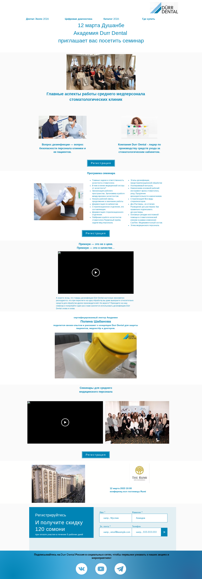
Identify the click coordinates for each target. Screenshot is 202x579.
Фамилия (136, 512)
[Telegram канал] (120, 569)
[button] (133, 374)
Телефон (136, 526)
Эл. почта (104, 526)
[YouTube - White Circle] (101, 569)
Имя (102, 512)
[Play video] (96, 272)
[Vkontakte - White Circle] (81, 569)
